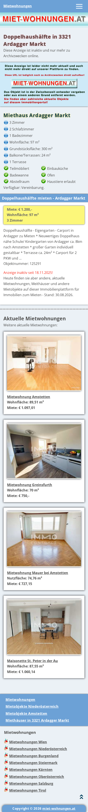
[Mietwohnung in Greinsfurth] (44, 479)
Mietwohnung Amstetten (28, 396)
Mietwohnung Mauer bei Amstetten (37, 572)
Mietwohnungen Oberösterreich (36, 776)
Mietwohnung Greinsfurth (29, 484)
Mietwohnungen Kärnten (31, 769)
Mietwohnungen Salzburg (31, 783)
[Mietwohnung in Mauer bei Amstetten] (44, 567)
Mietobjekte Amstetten (26, 713)
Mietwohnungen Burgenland (34, 756)
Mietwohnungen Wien (28, 742)
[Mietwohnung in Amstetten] (44, 391)
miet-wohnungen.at (58, 808)
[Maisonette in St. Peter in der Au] (44, 655)
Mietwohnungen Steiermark (33, 762)
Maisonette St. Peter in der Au (32, 660)
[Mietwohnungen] (44, 24)
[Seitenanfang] (81, 798)
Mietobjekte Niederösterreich (32, 706)
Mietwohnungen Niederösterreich (38, 748)
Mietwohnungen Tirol (27, 790)
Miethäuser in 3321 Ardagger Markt (37, 720)
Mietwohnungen (17, 6)
